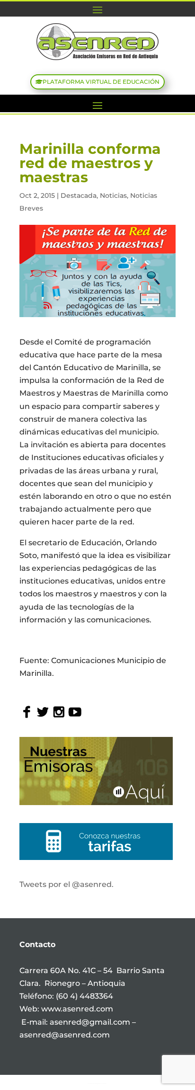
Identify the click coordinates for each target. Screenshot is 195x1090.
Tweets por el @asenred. (66, 884)
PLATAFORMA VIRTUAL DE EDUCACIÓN (101, 81)
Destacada (79, 195)
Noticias (113, 195)
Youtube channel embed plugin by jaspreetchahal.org (97, 1083)
